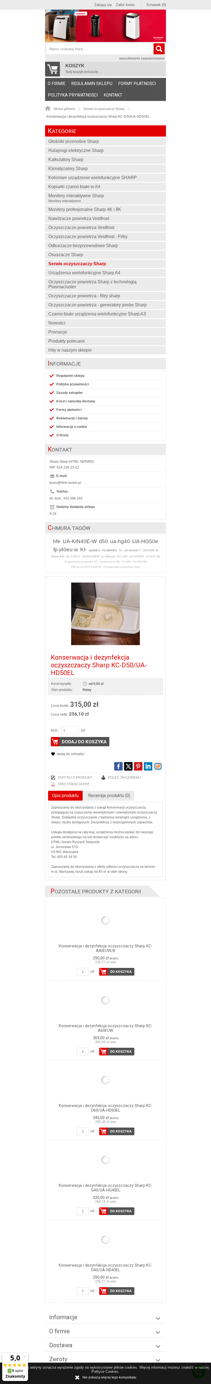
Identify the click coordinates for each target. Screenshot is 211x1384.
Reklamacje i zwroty (72, 418)
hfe (56, 541)
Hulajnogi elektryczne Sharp (76, 150)
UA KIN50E (137, 556)
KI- (83, 549)
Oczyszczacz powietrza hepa (121, 566)
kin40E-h (94, 550)
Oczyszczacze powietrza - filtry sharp (84, 295)
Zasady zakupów (69, 393)
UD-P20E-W (150, 550)
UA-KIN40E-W (80, 541)
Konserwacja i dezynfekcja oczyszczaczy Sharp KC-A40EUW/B (105, 948)
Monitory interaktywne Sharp (76, 198)
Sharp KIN (57, 556)
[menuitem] (56, 83)
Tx (120, 550)
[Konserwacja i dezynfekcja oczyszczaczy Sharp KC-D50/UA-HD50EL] (105, 614)
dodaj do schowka (70, 754)
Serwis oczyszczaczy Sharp (77, 263)
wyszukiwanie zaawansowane (142, 58)
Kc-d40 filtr (140, 561)
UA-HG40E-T (132, 550)
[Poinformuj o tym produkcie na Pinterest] (138, 766)
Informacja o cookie (71, 427)
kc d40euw (108, 556)
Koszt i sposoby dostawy (75, 401)
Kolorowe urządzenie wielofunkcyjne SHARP (92, 177)
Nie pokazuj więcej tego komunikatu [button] (109, 1377)
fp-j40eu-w (65, 549)
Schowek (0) (156, 5)
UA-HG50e (145, 541)
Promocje (57, 332)
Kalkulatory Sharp (65, 159)
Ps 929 (126, 561)
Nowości (56, 323)
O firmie (56, 83)
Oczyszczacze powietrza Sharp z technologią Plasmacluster (92, 284)
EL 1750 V (73, 556)
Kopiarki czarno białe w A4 (74, 186)
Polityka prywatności (73, 95)
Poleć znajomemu (124, 777)
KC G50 (122, 556)
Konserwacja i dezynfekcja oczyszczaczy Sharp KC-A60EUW (105, 1028)
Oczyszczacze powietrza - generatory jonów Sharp (97, 305)
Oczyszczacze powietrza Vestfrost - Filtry (87, 236)
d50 (103, 541)
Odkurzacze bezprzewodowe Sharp (83, 245)
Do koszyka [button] (121, 972)
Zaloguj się (103, 5)
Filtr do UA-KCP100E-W (86, 566)
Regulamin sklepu (91, 83)
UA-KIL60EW (90, 556)
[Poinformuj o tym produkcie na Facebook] (118, 766)
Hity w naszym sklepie (70, 350)
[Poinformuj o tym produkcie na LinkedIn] (148, 766)
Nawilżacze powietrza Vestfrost (78, 218)
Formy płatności (137, 83)
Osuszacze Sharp (65, 254)
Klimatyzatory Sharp (68, 168)
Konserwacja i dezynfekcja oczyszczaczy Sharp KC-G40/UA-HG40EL (105, 1188)
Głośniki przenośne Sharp (73, 141)
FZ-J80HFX (109, 550)
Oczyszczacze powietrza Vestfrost (81, 227)
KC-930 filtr (153, 556)
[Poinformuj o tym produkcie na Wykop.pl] (158, 766)
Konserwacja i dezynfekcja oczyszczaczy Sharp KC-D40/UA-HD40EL (105, 1267)
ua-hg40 (120, 541)
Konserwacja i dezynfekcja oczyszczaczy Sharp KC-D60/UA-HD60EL (105, 1108)
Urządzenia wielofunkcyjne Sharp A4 (84, 272)
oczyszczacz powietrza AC (81, 561)
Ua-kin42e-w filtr (110, 561)
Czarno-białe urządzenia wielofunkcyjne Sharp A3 (97, 314)
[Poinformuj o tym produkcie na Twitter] (128, 766)
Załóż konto (125, 5)
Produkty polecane (66, 341)
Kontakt (113, 95)
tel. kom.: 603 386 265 (65, 498)
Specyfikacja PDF (74, 784)
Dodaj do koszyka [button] (84, 741)
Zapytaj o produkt (75, 777)
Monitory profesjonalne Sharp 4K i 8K (84, 209)
